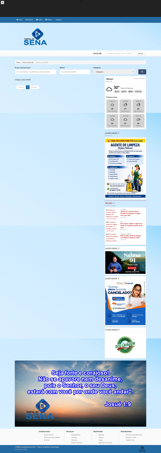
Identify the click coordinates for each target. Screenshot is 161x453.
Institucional (44, 431)
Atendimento (126, 431)
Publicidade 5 (112, 329)
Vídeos (49, 20)
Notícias (30, 20)
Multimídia (98, 431)
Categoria (97, 68)
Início (18, 62)
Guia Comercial (28, 62)
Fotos (40, 20)
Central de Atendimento (134, 435)
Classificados (75, 435)
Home (20, 20)
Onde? (62, 68)
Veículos (74, 440)
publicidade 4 (112, 278)
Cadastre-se (130, 440)
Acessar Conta (131, 437)
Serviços (70, 431)
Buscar (140, 53)
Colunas (58, 20)
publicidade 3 (112, 248)
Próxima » (34, 87)
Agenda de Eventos (105, 442)
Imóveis (74, 437)
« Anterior (21, 87)
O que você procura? (23, 68)
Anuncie (47, 440)
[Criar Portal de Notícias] (142, 449)
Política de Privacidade (52, 437)
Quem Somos (49, 435)
